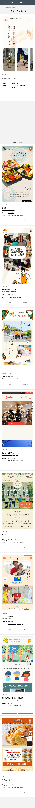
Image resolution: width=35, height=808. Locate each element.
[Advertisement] (17, 121)
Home (3, 7)
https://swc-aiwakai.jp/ (9, 78)
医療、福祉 (16, 83)
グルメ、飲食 (11, 213)
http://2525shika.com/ (7, 618)
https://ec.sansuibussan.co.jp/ (8, 210)
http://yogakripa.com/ (6, 536)
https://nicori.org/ (5, 373)
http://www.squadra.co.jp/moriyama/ (10, 455)
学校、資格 (10, 539)
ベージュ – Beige (18, 85)
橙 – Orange (20, 215)
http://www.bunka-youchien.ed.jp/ (9, 700)
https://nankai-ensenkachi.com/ (9, 291)
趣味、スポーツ (11, 458)
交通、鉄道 (10, 294)
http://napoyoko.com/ (6, 781)
